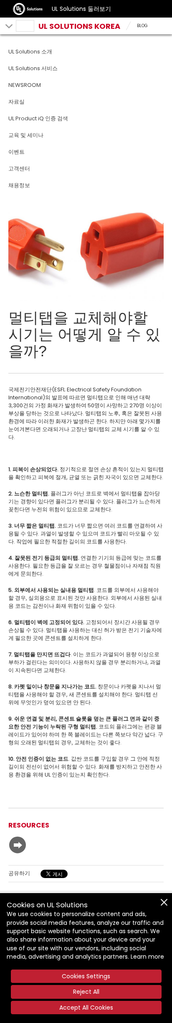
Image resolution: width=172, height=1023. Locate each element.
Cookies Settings (86, 976)
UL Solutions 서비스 (33, 68)
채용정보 (19, 185)
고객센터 (19, 169)
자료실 (16, 102)
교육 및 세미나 (25, 135)
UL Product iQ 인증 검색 (38, 118)
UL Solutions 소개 (30, 52)
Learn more (147, 956)
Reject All (86, 991)
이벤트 (16, 152)
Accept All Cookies (86, 1007)
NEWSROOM (24, 85)
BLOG (142, 26)
